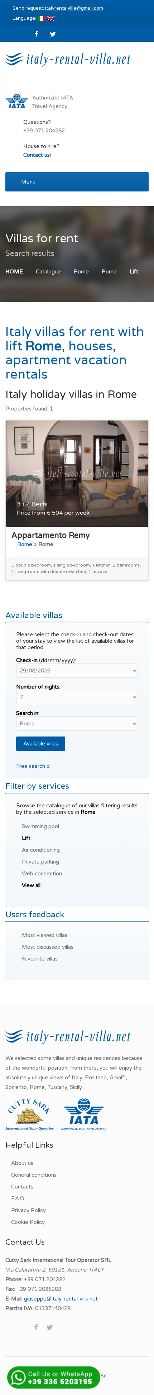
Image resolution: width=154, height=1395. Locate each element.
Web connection (42, 873)
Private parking (40, 862)
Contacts (22, 1186)
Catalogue (48, 271)
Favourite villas (40, 959)
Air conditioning (41, 850)
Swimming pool (40, 826)
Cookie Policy (28, 1222)
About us (22, 1163)
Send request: (58, 8)
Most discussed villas (47, 947)
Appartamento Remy (50, 535)
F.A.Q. (18, 1198)
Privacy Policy (28, 1210)
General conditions (34, 1175)
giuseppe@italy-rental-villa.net (61, 1299)
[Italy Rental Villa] (67, 59)
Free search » (33, 766)
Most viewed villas (44, 935)
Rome (81, 271)
